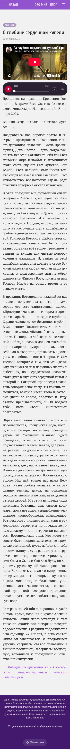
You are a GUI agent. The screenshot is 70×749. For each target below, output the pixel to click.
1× (54, 89)
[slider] (31, 91)
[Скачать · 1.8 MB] (62, 89)
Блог (53, 5)
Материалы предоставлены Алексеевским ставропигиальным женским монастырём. (35, 672)
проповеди (10, 25)
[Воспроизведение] (8, 89)
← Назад (11, 5)
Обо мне (41, 5)
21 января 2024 (11, 38)
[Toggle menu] (63, 4)
